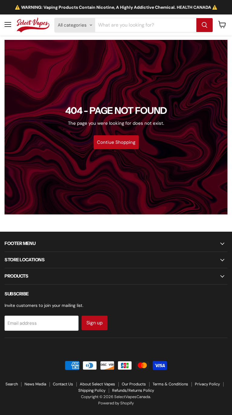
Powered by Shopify (116, 403)
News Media (35, 384)
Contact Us (63, 384)
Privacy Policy (207, 384)
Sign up (94, 323)
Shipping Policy (91, 390)
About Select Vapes (97, 384)
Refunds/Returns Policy (133, 390)
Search (11, 384)
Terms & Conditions (170, 384)
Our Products (134, 384)
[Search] (204, 25)
